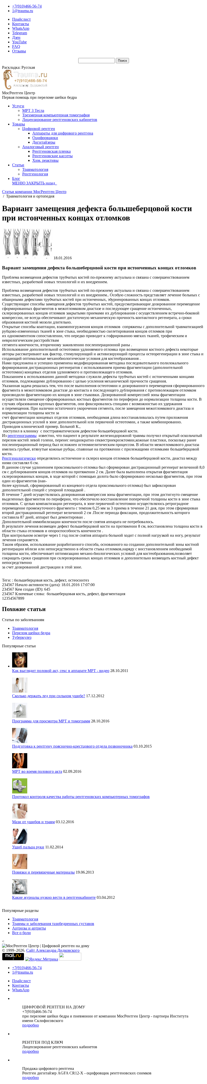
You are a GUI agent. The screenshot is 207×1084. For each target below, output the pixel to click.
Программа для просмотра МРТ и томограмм (51, 721)
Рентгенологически (19, 458)
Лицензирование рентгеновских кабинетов (59, 119)
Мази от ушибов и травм (33, 822)
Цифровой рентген (38, 128)
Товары (18, 124)
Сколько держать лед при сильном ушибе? (48, 696)
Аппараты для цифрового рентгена (62, 133)
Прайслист (21, 19)
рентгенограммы (22, 435)
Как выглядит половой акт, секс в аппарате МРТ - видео (60, 670)
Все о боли (21, 933)
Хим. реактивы (45, 160)
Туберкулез (21, 637)
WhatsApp (20, 28)
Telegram (19, 33)
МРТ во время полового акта (37, 771)
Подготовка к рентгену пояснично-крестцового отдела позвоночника (72, 746)
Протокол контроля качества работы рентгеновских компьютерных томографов (81, 796)
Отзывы (19, 51)
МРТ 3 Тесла (33, 110)
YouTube (19, 42)
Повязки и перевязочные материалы (43, 872)
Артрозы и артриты (29, 928)
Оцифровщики (45, 138)
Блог (16, 178)
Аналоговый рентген (40, 147)
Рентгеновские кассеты (52, 156)
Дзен (16, 37)
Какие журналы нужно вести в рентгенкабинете (54, 897)
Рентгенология (35, 174)
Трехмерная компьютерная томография (56, 115)
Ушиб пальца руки (28, 847)
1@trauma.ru (22, 11)
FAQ (16, 46)
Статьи (18, 165)
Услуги (18, 106)
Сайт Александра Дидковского (53, 950)
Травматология (35, 169)
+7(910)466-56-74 (27, 6)
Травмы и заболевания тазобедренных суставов (53, 923)
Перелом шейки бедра (31, 633)
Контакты (20, 24)
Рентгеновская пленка (51, 151)
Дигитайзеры (43, 142)
